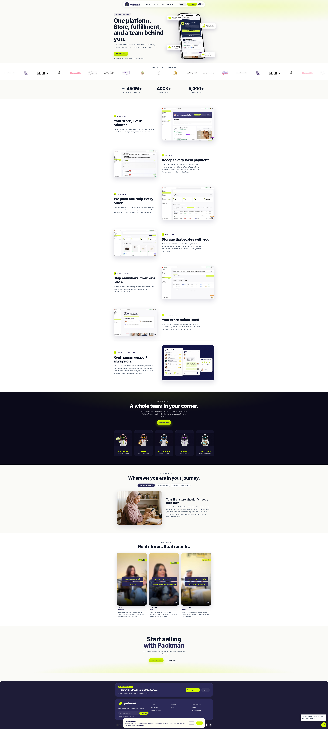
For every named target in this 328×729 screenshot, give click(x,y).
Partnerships (154, 707)
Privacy (194, 707)
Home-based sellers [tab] (146, 485)
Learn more (140, 725)
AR (202, 4)
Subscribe (144, 713)
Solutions (149, 4)
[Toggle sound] (144, 602)
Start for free (192, 4)
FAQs (162, 4)
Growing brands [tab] (163, 485)
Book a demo (172, 660)
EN (199, 4)
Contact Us (170, 4)
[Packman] (132, 4)
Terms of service (196, 704)
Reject (191, 723)
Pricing (156, 4)
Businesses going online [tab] (181, 485)
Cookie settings (196, 710)
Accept (199, 723)
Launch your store (192, 690)
